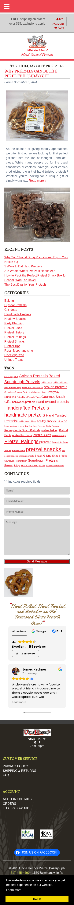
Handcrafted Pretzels (26, 407)
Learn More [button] (13, 890)
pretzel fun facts (22, 435)
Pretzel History (14, 332)
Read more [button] (19, 702)
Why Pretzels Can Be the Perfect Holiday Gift (30, 73)
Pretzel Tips (12, 346)
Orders (9, 803)
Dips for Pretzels (15, 305)
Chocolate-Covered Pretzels (17, 392)
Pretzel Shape (18, 450)
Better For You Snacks (32, 387)
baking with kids (60, 382)
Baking (9, 300)
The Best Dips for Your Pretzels (25, 284)
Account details (17, 799)
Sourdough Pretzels (43, 460)
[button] (39, 631)
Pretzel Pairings (15, 337)
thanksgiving (12, 465)
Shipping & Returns (19, 770)
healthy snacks (46, 421)
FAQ (6, 775)
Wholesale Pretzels (55, 465)
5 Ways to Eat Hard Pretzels (23, 266)
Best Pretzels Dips (12, 387)
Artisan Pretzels (33, 376)
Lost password (16, 808)
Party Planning (14, 323)
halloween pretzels (23, 401)
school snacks (11, 456)
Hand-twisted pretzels (52, 402)
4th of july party (11, 376)
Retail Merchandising (18, 350)
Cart (60, 28)
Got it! (37, 898)
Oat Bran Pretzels (37, 426)
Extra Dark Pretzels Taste (29, 397)
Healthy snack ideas (26, 421)
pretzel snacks (43, 449)
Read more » (37, 180)
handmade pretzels (24, 414)
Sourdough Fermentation (15, 461)
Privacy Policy (15, 766)
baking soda (46, 382)
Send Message (37, 561)
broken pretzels (55, 387)
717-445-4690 (20, 872)
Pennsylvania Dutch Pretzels (22, 430)
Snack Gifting (43, 455)
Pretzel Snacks (14, 341)
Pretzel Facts (13, 327)
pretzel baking (49, 430)
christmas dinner (39, 392)
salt (63, 450)
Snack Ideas (60, 455)
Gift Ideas (10, 309)
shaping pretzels (26, 456)
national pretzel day (19, 426)
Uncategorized (14, 355)
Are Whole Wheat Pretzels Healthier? (29, 271)
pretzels (45, 442)
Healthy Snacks (15, 318)
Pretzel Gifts (42, 435)
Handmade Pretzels (17, 314)
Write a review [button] (25, 653)
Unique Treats (13, 359)
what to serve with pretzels (33, 465)
